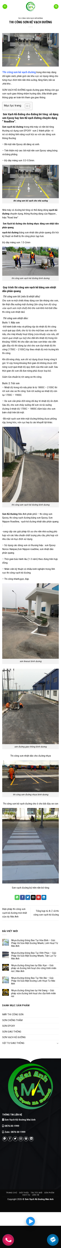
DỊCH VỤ (26, 1195)
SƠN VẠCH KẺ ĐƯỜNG (14, 1037)
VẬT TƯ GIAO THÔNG (13, 1043)
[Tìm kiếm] (56, 6)
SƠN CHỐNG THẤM (12, 1020)
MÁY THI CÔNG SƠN (12, 1014)
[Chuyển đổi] (57, 1043)
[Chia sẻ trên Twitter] (27, 897)
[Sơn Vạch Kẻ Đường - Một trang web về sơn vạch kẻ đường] (30, 6)
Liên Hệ (35, 1195)
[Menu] (5, 6)
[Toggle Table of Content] (26, 106)
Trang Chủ (11, 1193)
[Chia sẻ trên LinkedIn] (43, 897)
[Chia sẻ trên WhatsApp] (17, 897)
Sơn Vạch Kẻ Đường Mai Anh (20, 1119)
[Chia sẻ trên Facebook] (22, 897)
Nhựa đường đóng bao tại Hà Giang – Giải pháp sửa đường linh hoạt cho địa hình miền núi (33, 993)
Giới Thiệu (24, 1193)
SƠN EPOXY (8, 1025)
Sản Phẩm (49, 1193)
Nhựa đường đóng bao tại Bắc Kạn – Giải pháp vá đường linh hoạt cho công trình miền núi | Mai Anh (33, 968)
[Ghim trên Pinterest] (38, 897)
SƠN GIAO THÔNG (11, 1031)
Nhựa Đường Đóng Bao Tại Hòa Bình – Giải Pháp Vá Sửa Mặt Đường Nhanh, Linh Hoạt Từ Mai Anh (34, 943)
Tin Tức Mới (36, 1193)
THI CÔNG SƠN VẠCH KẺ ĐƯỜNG (30, 18)
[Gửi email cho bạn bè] (33, 897)
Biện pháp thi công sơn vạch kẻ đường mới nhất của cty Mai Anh (14, 913)
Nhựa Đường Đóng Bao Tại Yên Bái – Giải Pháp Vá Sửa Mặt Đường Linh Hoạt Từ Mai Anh (33, 981)
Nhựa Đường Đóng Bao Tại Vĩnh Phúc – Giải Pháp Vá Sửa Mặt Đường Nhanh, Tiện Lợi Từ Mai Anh (33, 956)
